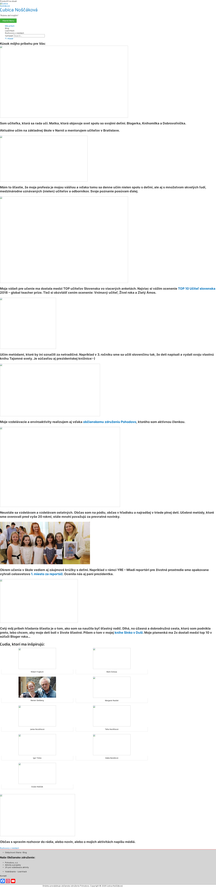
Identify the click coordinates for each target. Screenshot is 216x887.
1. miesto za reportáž (47, 574)
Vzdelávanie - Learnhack (16, 871)
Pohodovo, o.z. (11, 862)
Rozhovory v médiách (14, 33)
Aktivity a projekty (13, 865)
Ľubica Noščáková (19, 9)
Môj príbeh (9, 26)
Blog (7, 28)
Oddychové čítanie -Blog (16, 852)
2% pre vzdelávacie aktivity (17, 867)
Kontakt (3, 876)
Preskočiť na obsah (8, 1)
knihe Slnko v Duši (129, 632)
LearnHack (9, 30)
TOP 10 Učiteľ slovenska (196, 288)
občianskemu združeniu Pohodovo (109, 422)
